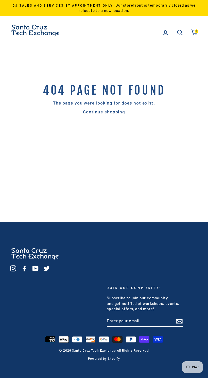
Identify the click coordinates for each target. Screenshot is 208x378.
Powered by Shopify (104, 358)
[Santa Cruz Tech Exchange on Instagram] (13, 268)
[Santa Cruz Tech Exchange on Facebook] (24, 268)
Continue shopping (104, 111)
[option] (104, 8)
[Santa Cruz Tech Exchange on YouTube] (35, 268)
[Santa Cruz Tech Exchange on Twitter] (47, 268)
